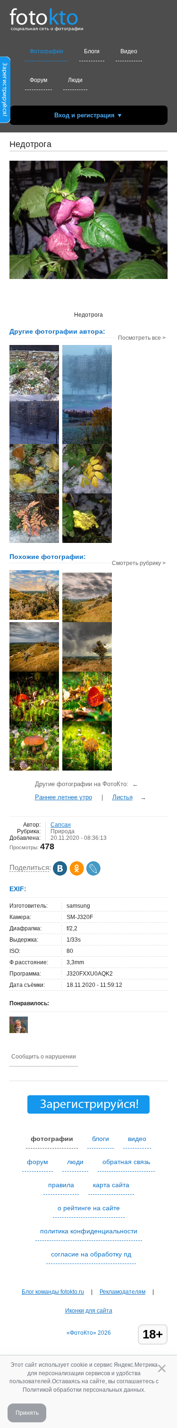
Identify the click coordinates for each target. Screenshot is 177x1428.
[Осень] (34, 769)
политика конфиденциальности (88, 1231)
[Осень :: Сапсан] (87, 492)
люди (75, 1161)
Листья (122, 797)
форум (37, 1161)
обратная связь (126, 1161)
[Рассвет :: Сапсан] (87, 443)
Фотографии (46, 51)
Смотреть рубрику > (139, 563)
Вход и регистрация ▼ (88, 115)
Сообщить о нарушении (43, 1056)
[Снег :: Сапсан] (34, 393)
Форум (38, 80)
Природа (63, 831)
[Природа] (34, 619)
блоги (100, 1138)
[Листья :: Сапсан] (34, 492)
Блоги (92, 51)
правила (61, 1185)
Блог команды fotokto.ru (53, 1291)
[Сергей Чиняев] (18, 1031)
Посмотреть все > (142, 338)
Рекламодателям (122, 1291)
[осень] (34, 720)
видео (137, 1138)
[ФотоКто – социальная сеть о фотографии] (43, 13)
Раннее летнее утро (63, 797)
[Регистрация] (5, 121)
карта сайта (111, 1185)
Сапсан (61, 824)
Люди (75, 80)
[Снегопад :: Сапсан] (87, 393)
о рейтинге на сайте (89, 1208)
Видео (128, 51)
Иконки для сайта (88, 1310)
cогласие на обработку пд (91, 1254)
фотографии (52, 1138)
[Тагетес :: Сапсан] (87, 542)
